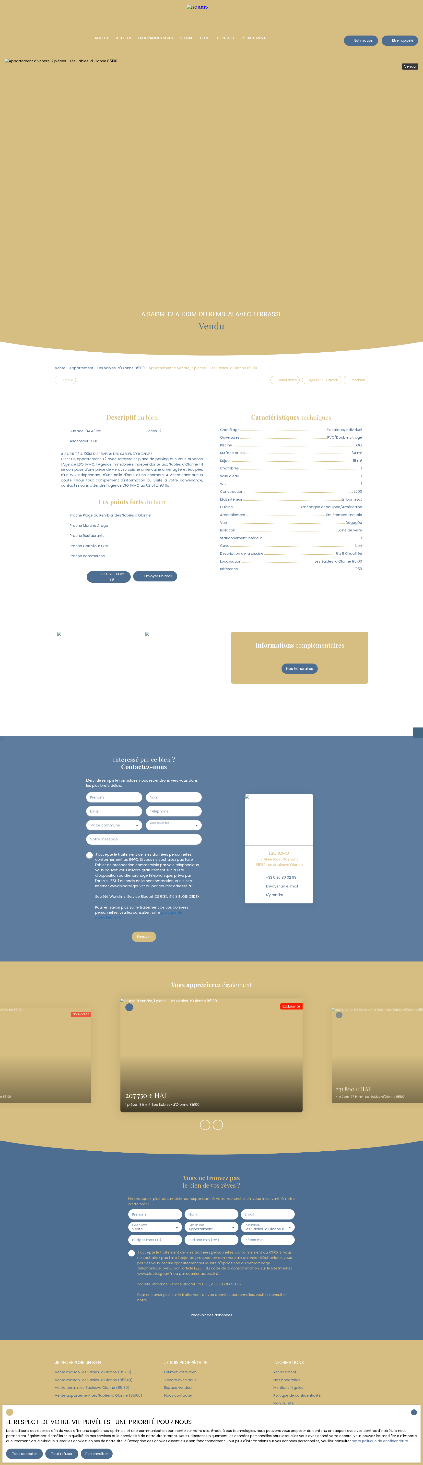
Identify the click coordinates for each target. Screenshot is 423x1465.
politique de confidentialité (172, 1300)
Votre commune (105, 825)
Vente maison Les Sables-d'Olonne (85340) (94, 1380)
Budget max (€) (146, 1240)
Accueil (102, 38)
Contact (226, 38)
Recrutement (254, 38)
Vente (60, 368)
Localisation (252, 1225)
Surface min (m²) (203, 1240)
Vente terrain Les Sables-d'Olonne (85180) (92, 1387)
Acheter (123, 38)
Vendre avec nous (180, 1380)
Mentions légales (288, 1387)
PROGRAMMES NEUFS (155, 38)
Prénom (97, 797)
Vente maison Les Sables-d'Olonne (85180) (93, 1372)
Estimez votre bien (180, 1372)
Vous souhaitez (159, 823)
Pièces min (254, 1240)
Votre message (104, 839)
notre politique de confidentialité (380, 1441)
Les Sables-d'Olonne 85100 (121, 368)
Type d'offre (139, 1225)
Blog (205, 38)
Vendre (186, 38)
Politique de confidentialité (297, 1395)
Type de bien (196, 1225)
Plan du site (283, 1403)
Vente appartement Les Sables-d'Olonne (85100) (98, 1395)
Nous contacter (178, 1395)
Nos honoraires (286, 1380)
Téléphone (159, 811)
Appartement (81, 368)
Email (94, 811)
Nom (154, 797)
